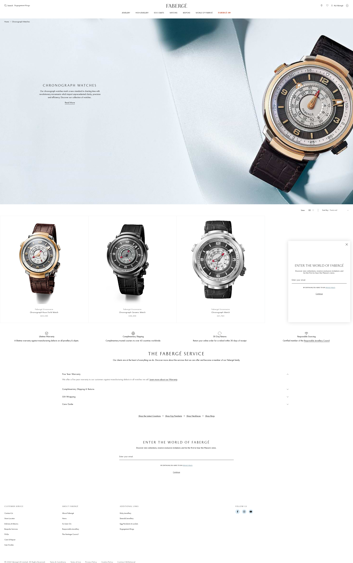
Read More (70, 102)
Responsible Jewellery (70, 529)
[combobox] (22, 5)
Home (6, 21)
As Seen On (66, 524)
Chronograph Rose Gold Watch (44, 312)
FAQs (6, 534)
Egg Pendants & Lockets (129, 524)
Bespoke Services (11, 529)
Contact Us (8, 513)
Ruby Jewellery (125, 513)
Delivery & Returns (11, 524)
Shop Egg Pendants (173, 416)
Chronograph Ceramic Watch (132, 312)
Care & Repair (9, 539)
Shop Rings (210, 416)
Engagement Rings (127, 529)
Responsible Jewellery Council (317, 340)
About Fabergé (68, 513)
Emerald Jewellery (126, 518)
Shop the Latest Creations (149, 416)
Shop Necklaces (193, 416)
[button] (347, 5)
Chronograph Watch (220, 312)
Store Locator (9, 518)
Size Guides (9, 545)
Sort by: (325, 210)
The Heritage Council (70, 534)
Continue (176, 472)
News (64, 518)
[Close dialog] (346, 244)
